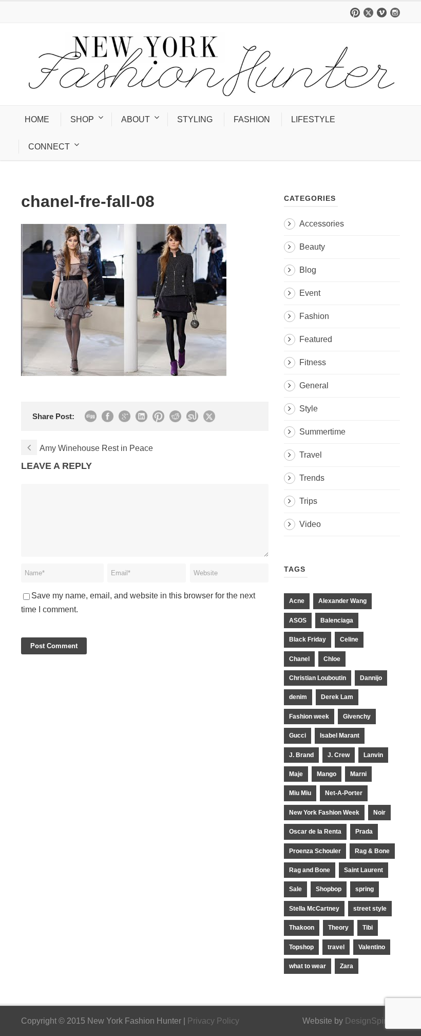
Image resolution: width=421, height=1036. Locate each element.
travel (336, 947)
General (314, 385)
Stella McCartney (314, 908)
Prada (364, 831)
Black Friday (307, 639)
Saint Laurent (363, 870)
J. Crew (339, 755)
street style (370, 908)
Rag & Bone (372, 851)
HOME (37, 119)
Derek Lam (337, 697)
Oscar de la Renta (315, 831)
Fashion (314, 316)
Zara (346, 966)
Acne (296, 601)
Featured (315, 339)
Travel (310, 454)
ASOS (298, 620)
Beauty (312, 246)
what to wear (307, 966)
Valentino (371, 947)
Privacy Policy (213, 1020)
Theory (338, 927)
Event (309, 293)
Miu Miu (300, 793)
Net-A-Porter (343, 793)
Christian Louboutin (317, 678)
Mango (326, 774)
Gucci (297, 735)
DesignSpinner (372, 1020)
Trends (311, 478)
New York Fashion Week (324, 812)
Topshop (301, 947)
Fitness (312, 362)
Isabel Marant (339, 735)
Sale (295, 889)
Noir (379, 812)
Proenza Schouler (315, 851)
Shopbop (328, 889)
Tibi (367, 927)
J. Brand (301, 755)
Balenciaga (336, 620)
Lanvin (373, 755)
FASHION (252, 119)
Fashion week (309, 716)
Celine (349, 639)
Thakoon (301, 927)
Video (310, 524)
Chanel (299, 659)
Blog (307, 270)
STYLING (195, 119)
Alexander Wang (342, 601)
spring (364, 889)
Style (308, 408)
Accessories (321, 223)
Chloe (331, 659)
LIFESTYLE (313, 119)
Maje (296, 774)
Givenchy (357, 716)
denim (298, 697)
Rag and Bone (309, 870)
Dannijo (371, 678)
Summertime (322, 431)
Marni (358, 774)
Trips (308, 501)
